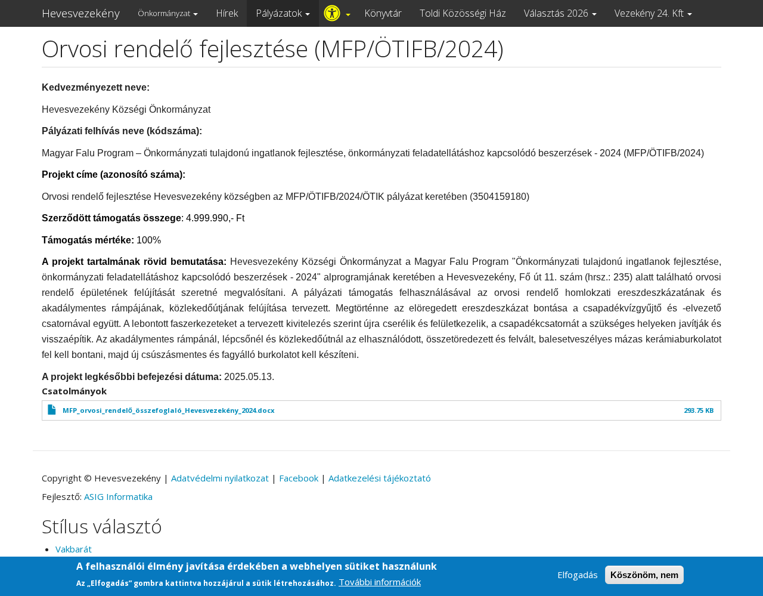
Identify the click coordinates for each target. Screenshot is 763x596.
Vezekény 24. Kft (650, 13)
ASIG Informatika (118, 496)
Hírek (227, 13)
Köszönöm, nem (644, 575)
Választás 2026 (557, 13)
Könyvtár (383, 13)
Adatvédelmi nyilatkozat (220, 478)
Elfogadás (577, 574)
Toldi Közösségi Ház (463, 13)
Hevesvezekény (81, 13)
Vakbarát (73, 549)
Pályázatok (280, 13)
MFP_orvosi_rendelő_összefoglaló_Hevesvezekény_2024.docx (169, 410)
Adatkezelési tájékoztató (379, 478)
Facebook (298, 478)
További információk (380, 582)
